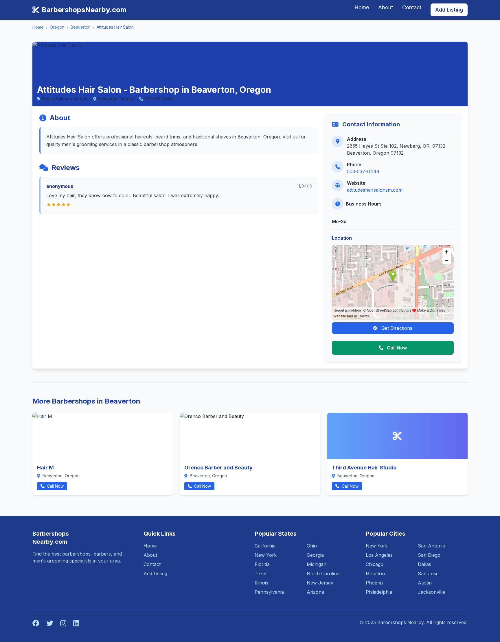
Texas (261, 573)
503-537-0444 (363, 171)
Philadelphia (379, 592)
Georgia (315, 555)
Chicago (374, 564)
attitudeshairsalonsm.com (374, 190)
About (385, 7)
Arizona (315, 592)
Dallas (424, 564)
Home (361, 7)
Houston (375, 573)
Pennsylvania (269, 592)
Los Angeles (379, 555)
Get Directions (396, 328)
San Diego (429, 555)
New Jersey (320, 583)
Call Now (396, 348)
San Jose (428, 573)
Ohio (312, 546)
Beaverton (81, 27)
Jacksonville (431, 592)
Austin (425, 583)
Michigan (316, 564)
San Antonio (431, 546)
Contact (411, 7)
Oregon (57, 27)
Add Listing (449, 10)
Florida (262, 564)
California (265, 546)
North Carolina (323, 573)
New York (266, 555)
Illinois (261, 583)
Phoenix (375, 583)
